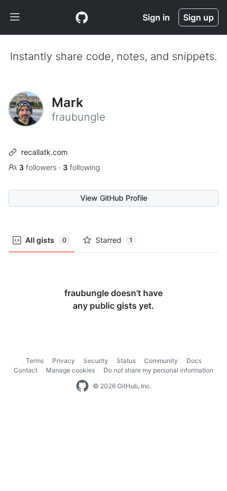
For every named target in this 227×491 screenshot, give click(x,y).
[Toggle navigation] (14, 17)
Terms (35, 361)
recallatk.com (44, 152)
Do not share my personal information (158, 370)
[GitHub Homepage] (82, 386)
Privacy (63, 361)
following (81, 167)
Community (161, 361)
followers (39, 167)
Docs (194, 361)
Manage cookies (70, 370)
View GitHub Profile (113, 197)
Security (95, 361)
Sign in (156, 17)
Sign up (198, 17)
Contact (25, 370)
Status (126, 361)
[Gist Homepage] (81, 17)
